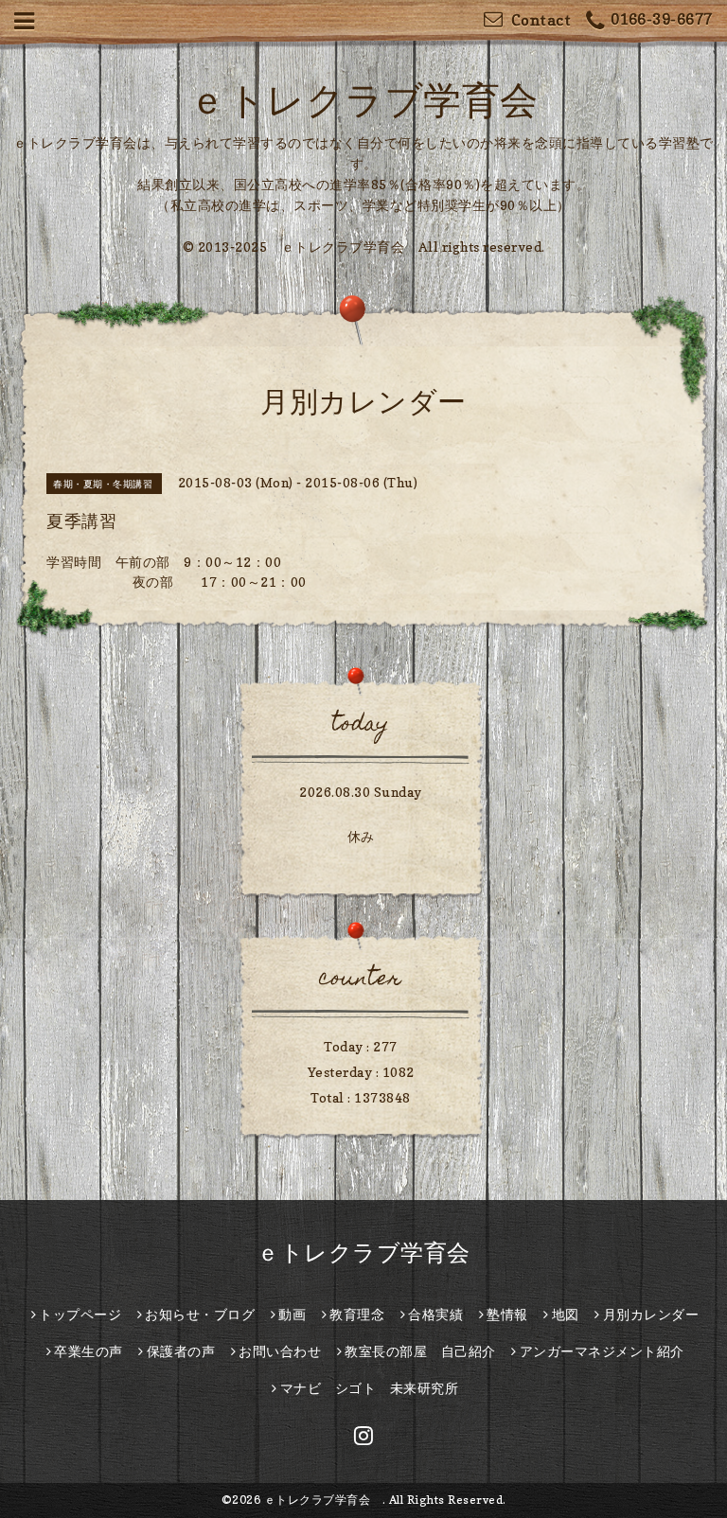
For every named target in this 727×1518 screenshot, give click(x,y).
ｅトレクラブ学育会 (382, 99)
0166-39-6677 (662, 18)
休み (361, 836)
